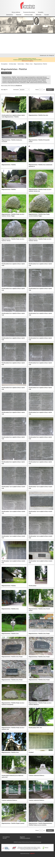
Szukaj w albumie (6, 72)
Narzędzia (40, 12)
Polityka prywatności (25, 838)
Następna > (50, 89)
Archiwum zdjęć (28, 14)
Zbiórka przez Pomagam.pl (27, 60)
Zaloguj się (51, 55)
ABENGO (32, 853)
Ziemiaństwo (9, 14)
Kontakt (46, 14)
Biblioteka (38, 14)
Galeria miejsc (21, 63)
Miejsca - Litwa (29, 63)
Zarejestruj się (43, 55)
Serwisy (5, 838)
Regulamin (22, 836)
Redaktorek (19, 85)
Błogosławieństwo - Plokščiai (40, 63)
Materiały (18, 14)
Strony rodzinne (16, 12)
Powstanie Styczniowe (29, 12)
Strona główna (4, 63)
